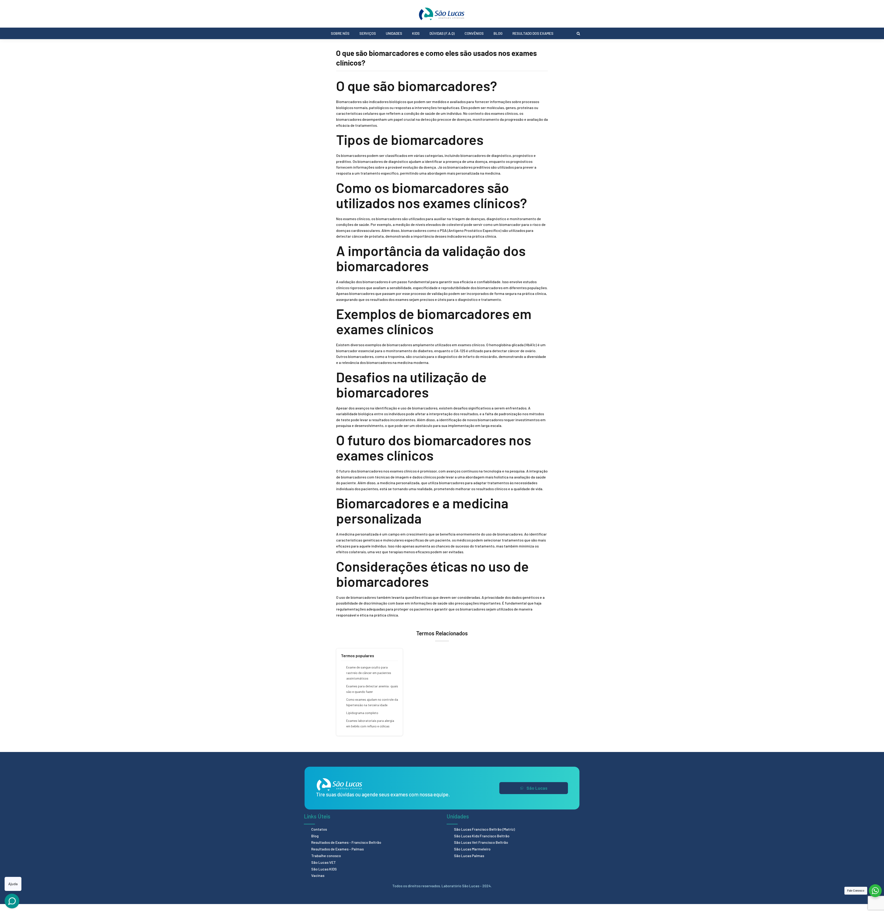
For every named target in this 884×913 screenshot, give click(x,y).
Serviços (367, 33)
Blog (498, 33)
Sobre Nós (340, 33)
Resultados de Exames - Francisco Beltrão (346, 842)
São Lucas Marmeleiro (472, 849)
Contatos (319, 829)
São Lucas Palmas (469, 855)
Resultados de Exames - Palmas (337, 849)
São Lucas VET (323, 862)
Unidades (394, 33)
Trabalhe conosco (326, 855)
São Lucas (536, 788)
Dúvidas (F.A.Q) (442, 33)
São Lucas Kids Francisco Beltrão (481, 836)
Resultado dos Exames (532, 33)
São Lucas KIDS (324, 869)
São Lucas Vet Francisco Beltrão (481, 842)
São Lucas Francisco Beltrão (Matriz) (484, 829)
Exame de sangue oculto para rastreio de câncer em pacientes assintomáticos (368, 672)
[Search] (578, 33)
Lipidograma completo (362, 713)
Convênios (474, 33)
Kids (416, 33)
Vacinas (317, 875)
